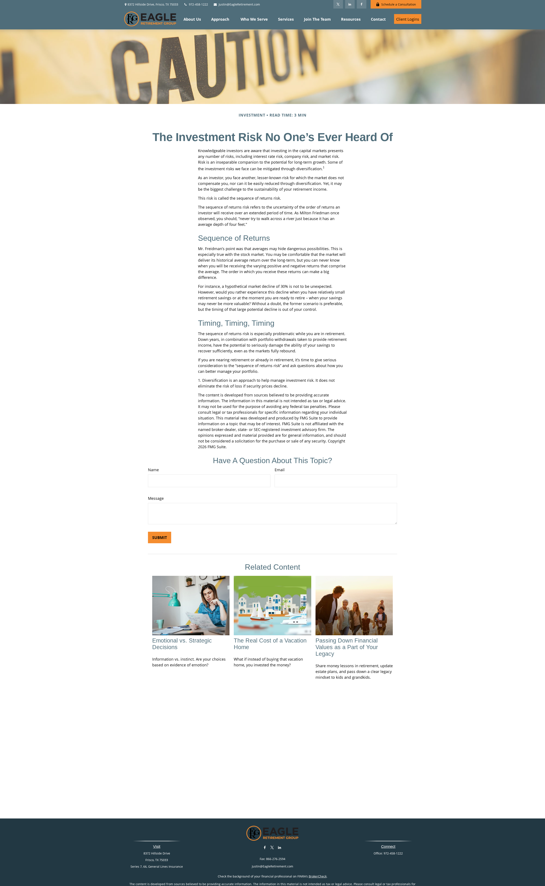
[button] (192, 19)
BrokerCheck (318, 876)
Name (153, 469)
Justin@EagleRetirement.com (239, 4)
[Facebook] (361, 4)
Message (156, 498)
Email (280, 469)
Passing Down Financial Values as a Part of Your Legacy (347, 647)
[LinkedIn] (350, 4)
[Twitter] (338, 4)
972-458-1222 (198, 4)
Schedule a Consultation (398, 4)
